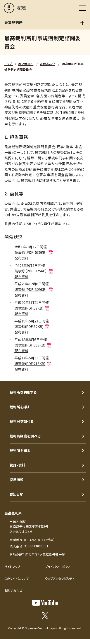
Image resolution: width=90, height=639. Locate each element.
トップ (8, 64)
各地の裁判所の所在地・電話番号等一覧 (37, 554)
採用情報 (17, 479)
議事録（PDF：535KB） (30, 252)
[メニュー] (83, 8)
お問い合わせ (13, 590)
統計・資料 (17, 465)
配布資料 (21, 258)
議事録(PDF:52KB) (28, 326)
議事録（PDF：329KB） (30, 289)
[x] (45, 615)
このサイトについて (16, 578)
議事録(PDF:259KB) (29, 345)
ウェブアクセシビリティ (59, 578)
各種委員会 (47, 64)
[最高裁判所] (82, 22)
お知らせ (16, 494)
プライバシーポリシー (59, 566)
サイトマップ (12, 566)
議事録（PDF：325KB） (30, 270)
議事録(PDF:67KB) (28, 308)
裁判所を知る (20, 450)
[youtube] (45, 603)
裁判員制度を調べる (25, 436)
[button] (81, 375)
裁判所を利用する (23, 392)
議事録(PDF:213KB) (29, 363)
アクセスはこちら (21, 531)
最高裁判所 (25, 64)
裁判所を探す (20, 406)
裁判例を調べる (22, 421)
